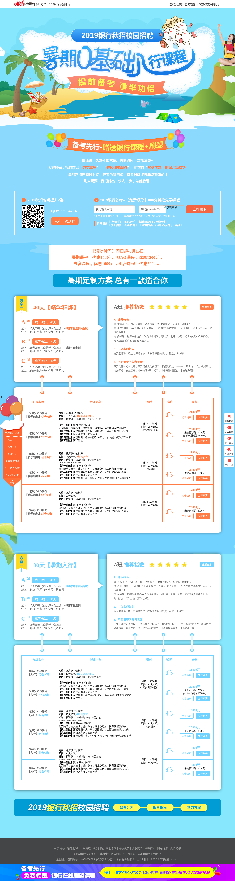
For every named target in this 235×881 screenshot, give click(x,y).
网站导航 (162, 848)
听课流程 (85, 848)
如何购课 (72, 848)
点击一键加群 (65, 221)
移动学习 (111, 848)
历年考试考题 (12, 461)
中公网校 (59, 848)
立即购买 (203, 417)
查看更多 (207, 307)
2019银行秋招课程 (59, 4)
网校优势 (124, 848)
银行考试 (40, 4)
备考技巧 (12, 454)
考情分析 (12, 447)
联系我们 (136, 848)
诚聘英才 (149, 848)
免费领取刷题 (12, 433)
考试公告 (12, 440)
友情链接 (175, 848)
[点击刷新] (173, 209)
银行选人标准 (12, 468)
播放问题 (98, 848)
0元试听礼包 (12, 475)
